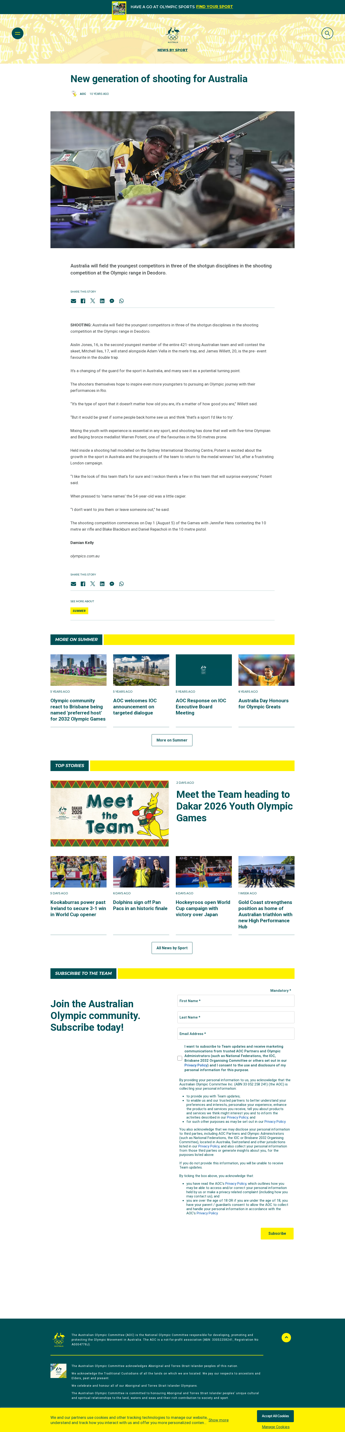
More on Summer (172, 740)
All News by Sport (172, 948)
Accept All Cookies (275, 1416)
